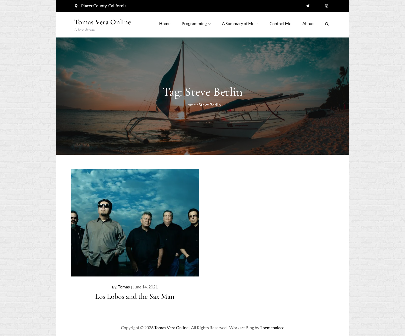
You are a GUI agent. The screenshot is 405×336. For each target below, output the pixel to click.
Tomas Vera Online (102, 21)
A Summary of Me (238, 23)
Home (164, 23)
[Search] (327, 23)
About (308, 23)
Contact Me (280, 23)
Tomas (124, 286)
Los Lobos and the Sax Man (134, 296)
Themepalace (272, 327)
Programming (194, 23)
